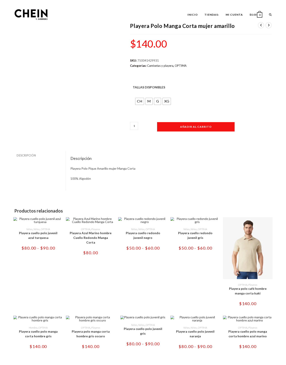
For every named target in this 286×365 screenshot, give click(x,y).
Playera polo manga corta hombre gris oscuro (91, 334)
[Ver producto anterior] (261, 25)
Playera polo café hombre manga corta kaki (248, 291)
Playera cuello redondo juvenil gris (195, 235)
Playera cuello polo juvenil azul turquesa (38, 235)
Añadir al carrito (196, 126)
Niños (37, 229)
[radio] (139, 101)
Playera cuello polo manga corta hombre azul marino (247, 334)
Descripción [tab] (26, 155)
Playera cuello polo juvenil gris (143, 331)
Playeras (95, 229)
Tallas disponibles (149, 87)
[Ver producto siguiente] (268, 25)
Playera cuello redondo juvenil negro (143, 235)
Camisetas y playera (160, 65)
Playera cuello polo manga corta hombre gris (38, 334)
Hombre (33, 327)
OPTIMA (181, 65)
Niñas (29, 229)
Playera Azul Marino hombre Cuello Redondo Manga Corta (90, 237)
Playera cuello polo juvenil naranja (195, 334)
